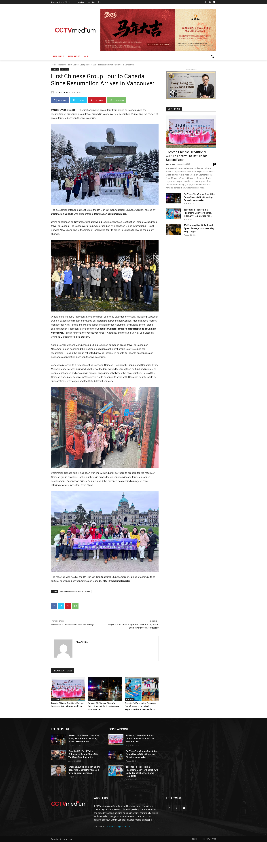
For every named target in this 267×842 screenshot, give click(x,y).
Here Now (64, 69)
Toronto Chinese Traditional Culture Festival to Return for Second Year (186, 156)
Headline (62, 64)
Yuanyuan (170, 164)
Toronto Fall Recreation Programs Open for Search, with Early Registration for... (198, 213)
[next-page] (173, 241)
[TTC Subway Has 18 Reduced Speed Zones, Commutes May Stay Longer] (173, 229)
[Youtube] (214, 2)
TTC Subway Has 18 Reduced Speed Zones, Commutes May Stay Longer (199, 228)
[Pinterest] (68, 606)
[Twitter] (210, 2)
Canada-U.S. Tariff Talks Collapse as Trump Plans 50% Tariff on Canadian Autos (83, 754)
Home (53, 64)
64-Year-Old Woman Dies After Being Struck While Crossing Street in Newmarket (104, 706)
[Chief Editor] (53, 92)
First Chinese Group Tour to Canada (75, 591)
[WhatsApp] (75, 606)
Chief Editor (62, 92)
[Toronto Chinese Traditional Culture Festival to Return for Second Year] (68, 689)
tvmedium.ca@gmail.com (118, 826)
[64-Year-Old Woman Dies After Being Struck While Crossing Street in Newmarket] (105, 689)
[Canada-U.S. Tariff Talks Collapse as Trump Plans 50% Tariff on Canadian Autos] (58, 755)
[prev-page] (168, 241)
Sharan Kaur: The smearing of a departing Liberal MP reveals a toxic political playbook (84, 770)
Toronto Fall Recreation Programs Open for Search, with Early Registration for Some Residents (140, 706)
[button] (212, 56)
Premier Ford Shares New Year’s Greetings (72, 624)
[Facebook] (206, 2)
